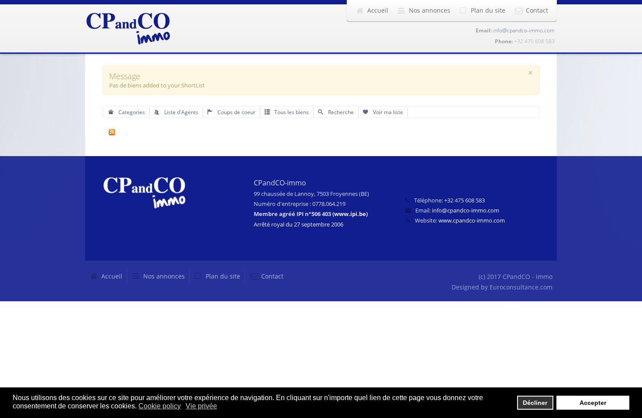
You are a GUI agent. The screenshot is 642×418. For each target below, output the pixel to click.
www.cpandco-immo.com (471, 220)
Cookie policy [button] (159, 406)
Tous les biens (291, 111)
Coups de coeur (235, 111)
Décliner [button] (535, 402)
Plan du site (488, 10)
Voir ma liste (387, 111)
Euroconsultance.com (521, 287)
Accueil (377, 10)
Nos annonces (429, 10)
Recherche (340, 111)
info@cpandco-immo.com (524, 30)
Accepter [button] (593, 402)
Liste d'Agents (180, 111)
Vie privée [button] (201, 406)
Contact (537, 10)
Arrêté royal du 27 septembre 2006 (298, 224)
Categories (131, 111)
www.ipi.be (350, 214)
